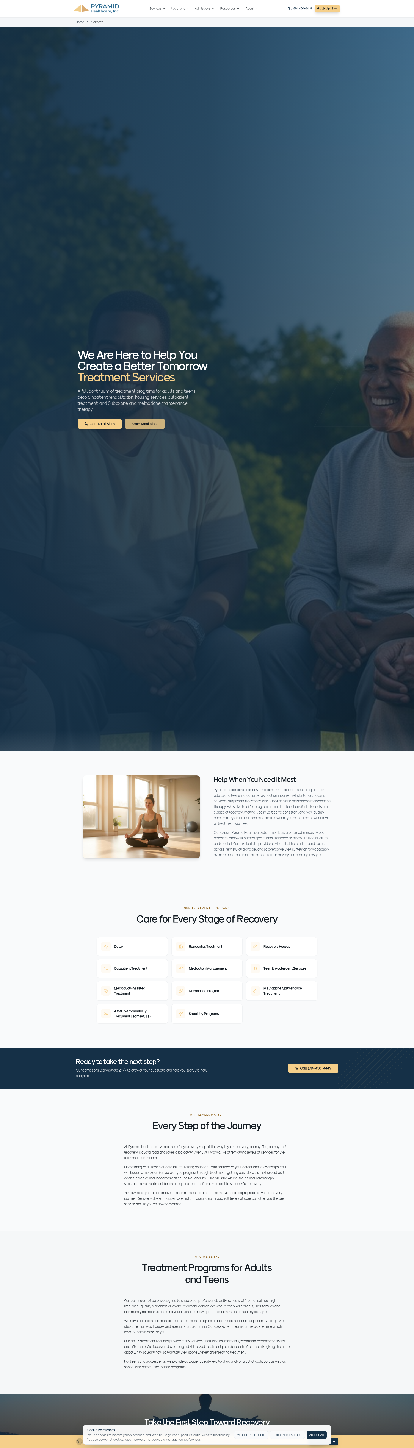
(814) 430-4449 (302, 8)
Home (80, 22)
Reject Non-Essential (287, 1434)
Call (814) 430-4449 (315, 1068)
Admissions (202, 8)
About (250, 8)
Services (155, 8)
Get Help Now (327, 8)
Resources (228, 8)
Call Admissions (102, 424)
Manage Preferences (251, 1434)
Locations (178, 8)
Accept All (316, 1434)
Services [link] (97, 22)
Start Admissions (145, 424)
